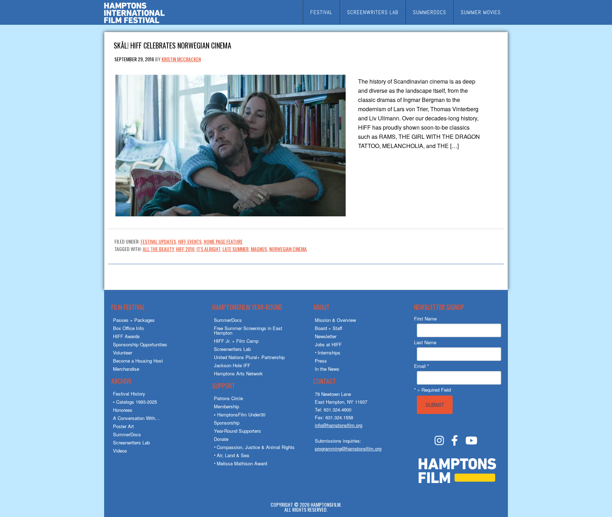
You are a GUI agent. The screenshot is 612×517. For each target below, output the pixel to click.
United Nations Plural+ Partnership (249, 357)
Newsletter (325, 336)
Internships (329, 352)
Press (321, 360)
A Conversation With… (136, 418)
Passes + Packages (134, 320)
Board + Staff (328, 328)
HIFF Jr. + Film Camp (236, 340)
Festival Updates (158, 241)
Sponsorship (226, 422)
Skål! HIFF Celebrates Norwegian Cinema (172, 45)
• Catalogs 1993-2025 (135, 401)
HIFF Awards (126, 336)
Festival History (129, 393)
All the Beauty (158, 248)
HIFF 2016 (185, 248)
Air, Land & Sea (233, 455)
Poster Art (123, 426)
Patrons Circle (228, 398)
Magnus (259, 248)
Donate (221, 439)
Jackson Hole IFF (232, 365)
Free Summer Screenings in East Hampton (248, 330)
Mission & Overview (335, 320)
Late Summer (235, 248)
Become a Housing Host (138, 360)
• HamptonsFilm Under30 (239, 414)
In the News (327, 368)
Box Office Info (128, 328)
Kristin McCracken (181, 59)
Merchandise (126, 368)
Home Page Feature (223, 241)
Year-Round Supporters (237, 430)
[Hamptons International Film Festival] (134, 22)
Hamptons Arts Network (238, 373)
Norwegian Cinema (288, 248)
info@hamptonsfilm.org (338, 425)
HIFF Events (190, 241)
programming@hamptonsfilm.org (348, 448)
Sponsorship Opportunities (140, 344)
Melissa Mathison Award (242, 463)
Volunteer (122, 352)
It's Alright (208, 248)
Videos (120, 450)
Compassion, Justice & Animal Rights (256, 447)
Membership (226, 406)
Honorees (122, 410)
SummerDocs (127, 434)
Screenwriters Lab (131, 442)
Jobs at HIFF (328, 344)
